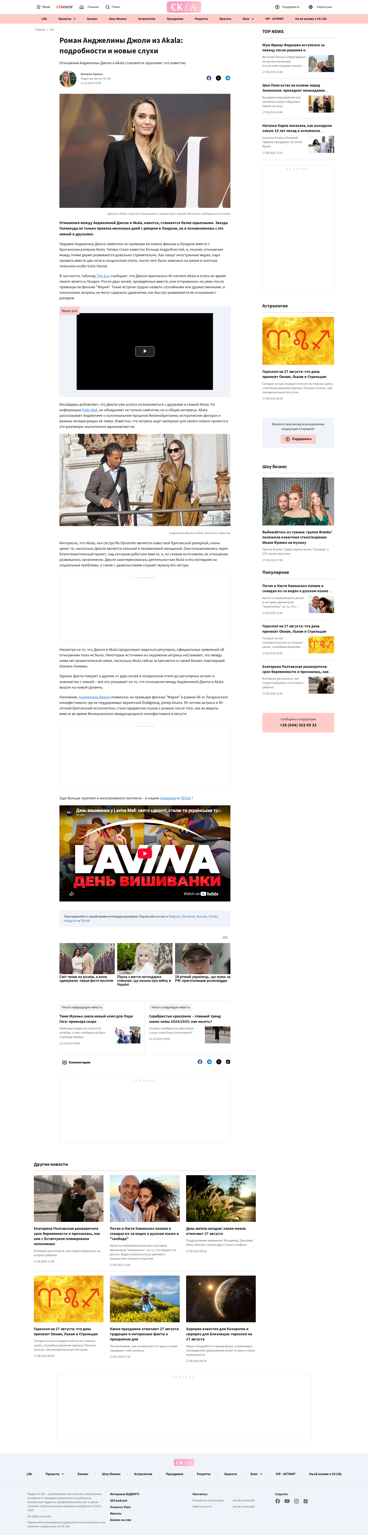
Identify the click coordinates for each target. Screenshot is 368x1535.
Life (44, 19)
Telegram (174, 916)
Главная (40, 29)
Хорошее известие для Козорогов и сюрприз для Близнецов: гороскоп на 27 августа (219, 1334)
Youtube (201, 916)
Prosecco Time (120, 1507)
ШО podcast (118, 1501)
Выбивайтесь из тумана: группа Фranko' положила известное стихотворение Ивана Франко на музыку (297, 537)
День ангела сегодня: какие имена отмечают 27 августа (216, 1231)
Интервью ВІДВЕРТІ (124, 1494)
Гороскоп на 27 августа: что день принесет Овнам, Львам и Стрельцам (66, 1331)
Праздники (175, 19)
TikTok (84, 921)
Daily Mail (90, 410)
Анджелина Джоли (94, 697)
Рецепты (201, 19)
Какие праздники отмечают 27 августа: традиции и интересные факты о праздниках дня (144, 1334)
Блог (246, 19)
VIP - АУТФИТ (274, 19)
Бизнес (92, 19)
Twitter (212, 916)
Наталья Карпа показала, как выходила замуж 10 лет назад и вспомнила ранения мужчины (297, 131)
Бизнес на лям (120, 1520)
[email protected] (244, 1500)
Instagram (70, 921)
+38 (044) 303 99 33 (298, 725)
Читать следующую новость (170, 1007)
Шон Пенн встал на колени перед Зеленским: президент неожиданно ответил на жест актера (293, 90)
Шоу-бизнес (118, 19)
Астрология (146, 19)
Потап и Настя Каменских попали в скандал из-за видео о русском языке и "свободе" (144, 1234)
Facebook (188, 916)
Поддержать (290, 7)
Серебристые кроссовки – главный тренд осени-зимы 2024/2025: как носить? (185, 1019)
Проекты (64, 19)
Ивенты (115, 1514)
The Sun (103, 276)
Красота (225, 19)
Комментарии (79, 1062)
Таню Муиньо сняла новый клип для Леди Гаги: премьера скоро (96, 1019)
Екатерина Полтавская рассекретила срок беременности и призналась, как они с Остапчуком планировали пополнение (67, 1236)
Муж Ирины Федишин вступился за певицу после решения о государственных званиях (293, 50)
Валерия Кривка (92, 74)
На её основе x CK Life (311, 19)
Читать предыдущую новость (82, 1007)
